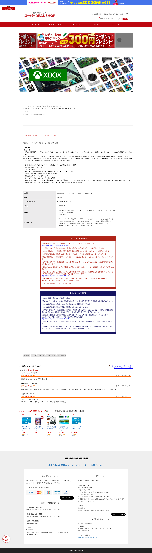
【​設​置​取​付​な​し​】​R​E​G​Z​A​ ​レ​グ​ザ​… (64, 428)
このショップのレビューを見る (123, 368)
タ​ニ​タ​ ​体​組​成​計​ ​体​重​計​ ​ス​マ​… (51, 428)
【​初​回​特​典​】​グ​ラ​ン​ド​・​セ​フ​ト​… (38, 428)
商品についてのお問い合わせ (34, 143)
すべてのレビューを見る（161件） (122, 366)
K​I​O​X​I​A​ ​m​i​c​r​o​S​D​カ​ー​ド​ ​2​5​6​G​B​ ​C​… (76, 428)
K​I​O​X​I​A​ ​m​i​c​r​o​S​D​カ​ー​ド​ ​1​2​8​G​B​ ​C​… (27, 428)
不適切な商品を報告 (52, 143)
